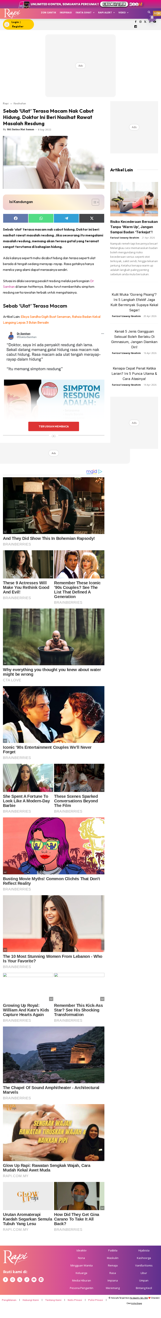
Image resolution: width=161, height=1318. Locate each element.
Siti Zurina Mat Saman (20, 129)
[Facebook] (135, 22)
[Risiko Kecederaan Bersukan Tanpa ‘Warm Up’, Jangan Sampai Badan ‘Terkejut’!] (134, 199)
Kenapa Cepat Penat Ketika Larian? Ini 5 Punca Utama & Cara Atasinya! (134, 373)
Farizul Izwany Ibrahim (124, 237)
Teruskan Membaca (54, 426)
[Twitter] (145, 22)
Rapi (6, 103)
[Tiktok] (150, 22)
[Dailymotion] (135, 26)
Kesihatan (20, 103)
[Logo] (12, 13)
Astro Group (136, 1303)
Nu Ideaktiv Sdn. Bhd (139, 1298)
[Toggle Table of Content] (93, 202)
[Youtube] (154, 22)
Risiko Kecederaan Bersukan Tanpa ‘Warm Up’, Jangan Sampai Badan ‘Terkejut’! (134, 227)
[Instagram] (140, 22)
